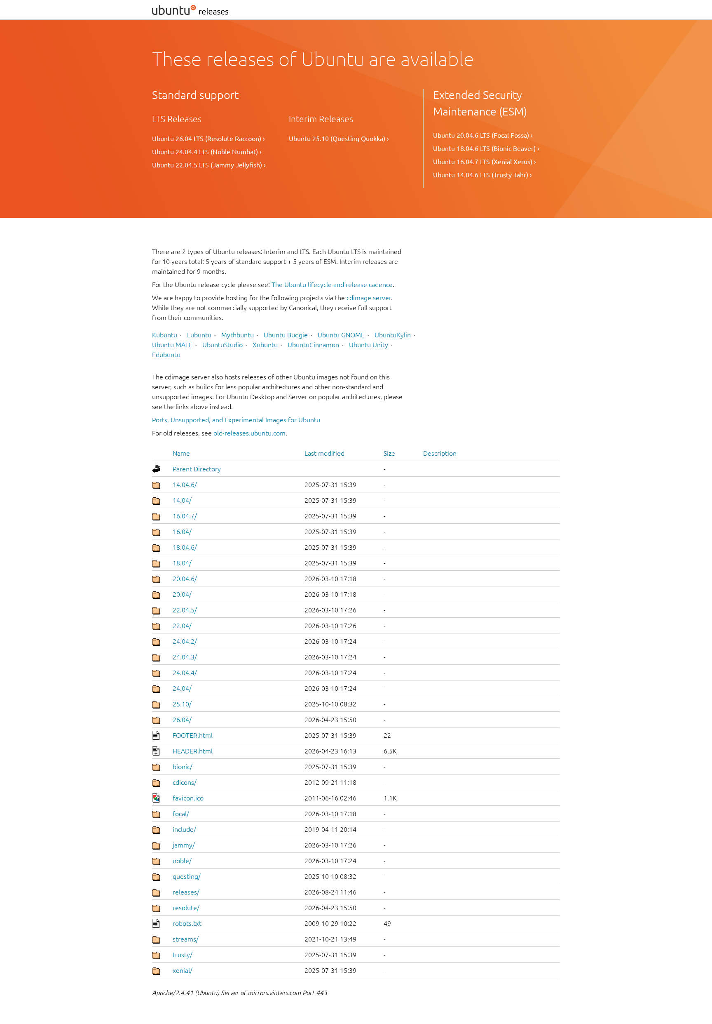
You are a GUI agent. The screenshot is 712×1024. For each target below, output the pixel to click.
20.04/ (182, 594)
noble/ (182, 860)
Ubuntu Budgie (286, 335)
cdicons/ (185, 782)
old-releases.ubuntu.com (249, 433)
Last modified (324, 453)
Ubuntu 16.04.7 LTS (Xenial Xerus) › (484, 161)
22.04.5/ (185, 610)
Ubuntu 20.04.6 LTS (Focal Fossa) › (483, 135)
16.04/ (182, 531)
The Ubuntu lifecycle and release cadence (332, 284)
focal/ (181, 813)
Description (440, 453)
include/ (184, 829)
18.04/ (182, 563)
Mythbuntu (237, 335)
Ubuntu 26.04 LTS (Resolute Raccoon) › (208, 138)
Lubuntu (199, 335)
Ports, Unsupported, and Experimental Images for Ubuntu (236, 420)
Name (181, 453)
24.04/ (182, 688)
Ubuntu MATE (172, 344)
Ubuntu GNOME (341, 335)
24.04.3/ (185, 657)
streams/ (186, 939)
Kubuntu (164, 335)
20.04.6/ (185, 578)
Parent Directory (197, 469)
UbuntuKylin (393, 335)
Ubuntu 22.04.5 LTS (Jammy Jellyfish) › (209, 165)
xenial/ (182, 970)
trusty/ (182, 954)
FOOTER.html (193, 735)
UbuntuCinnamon (313, 344)
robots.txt (187, 923)
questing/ (187, 876)
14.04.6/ (185, 484)
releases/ (186, 892)
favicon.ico (188, 798)
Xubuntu (265, 344)
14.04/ (182, 500)
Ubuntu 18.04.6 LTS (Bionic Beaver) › (486, 148)
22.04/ (182, 625)
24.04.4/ (185, 672)
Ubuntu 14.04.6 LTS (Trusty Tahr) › (482, 175)
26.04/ (182, 719)
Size (389, 453)
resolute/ (186, 907)
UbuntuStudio (222, 344)
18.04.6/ (185, 547)
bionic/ (182, 766)
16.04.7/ (185, 516)
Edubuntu (166, 354)
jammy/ (184, 845)
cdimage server (369, 297)
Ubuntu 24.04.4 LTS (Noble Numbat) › (207, 151)
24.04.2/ (185, 641)
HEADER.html (193, 751)
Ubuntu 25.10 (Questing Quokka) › (339, 138)
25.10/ (182, 704)
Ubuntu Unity (368, 344)
